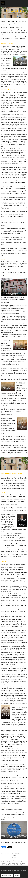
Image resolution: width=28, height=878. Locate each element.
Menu (26, 3)
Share (4, 847)
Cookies (14, 857)
